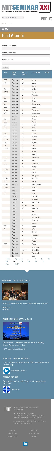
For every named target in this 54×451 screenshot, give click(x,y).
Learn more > (15, 389)
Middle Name (25, 73)
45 (22, 261)
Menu (5, 29)
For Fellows (34, 433)
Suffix (47, 72)
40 (35, 258)
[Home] (25, 7)
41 (42, 258)
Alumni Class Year (8, 52)
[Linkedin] (50, 18)
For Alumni (12, 436)
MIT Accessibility (26, 423)
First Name (14, 73)
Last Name (36, 72)
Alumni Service (7, 59)
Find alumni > (7, 307)
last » (17, 263)
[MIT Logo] (44, 18)
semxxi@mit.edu (19, 421)
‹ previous (18, 258)
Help (10, 23)
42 (49, 258)
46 (29, 261)
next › (8, 263)
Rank (6, 72)
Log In (4, 23)
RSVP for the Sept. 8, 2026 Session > (15, 348)
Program (34, 430)
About (12, 430)
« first (8, 258)
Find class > (6, 309)
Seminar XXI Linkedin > (19, 370)
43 (7, 261)
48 (43, 261)
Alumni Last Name (9, 45)
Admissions (12, 433)
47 (36, 261)
